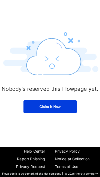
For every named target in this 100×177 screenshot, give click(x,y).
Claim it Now (50, 107)
